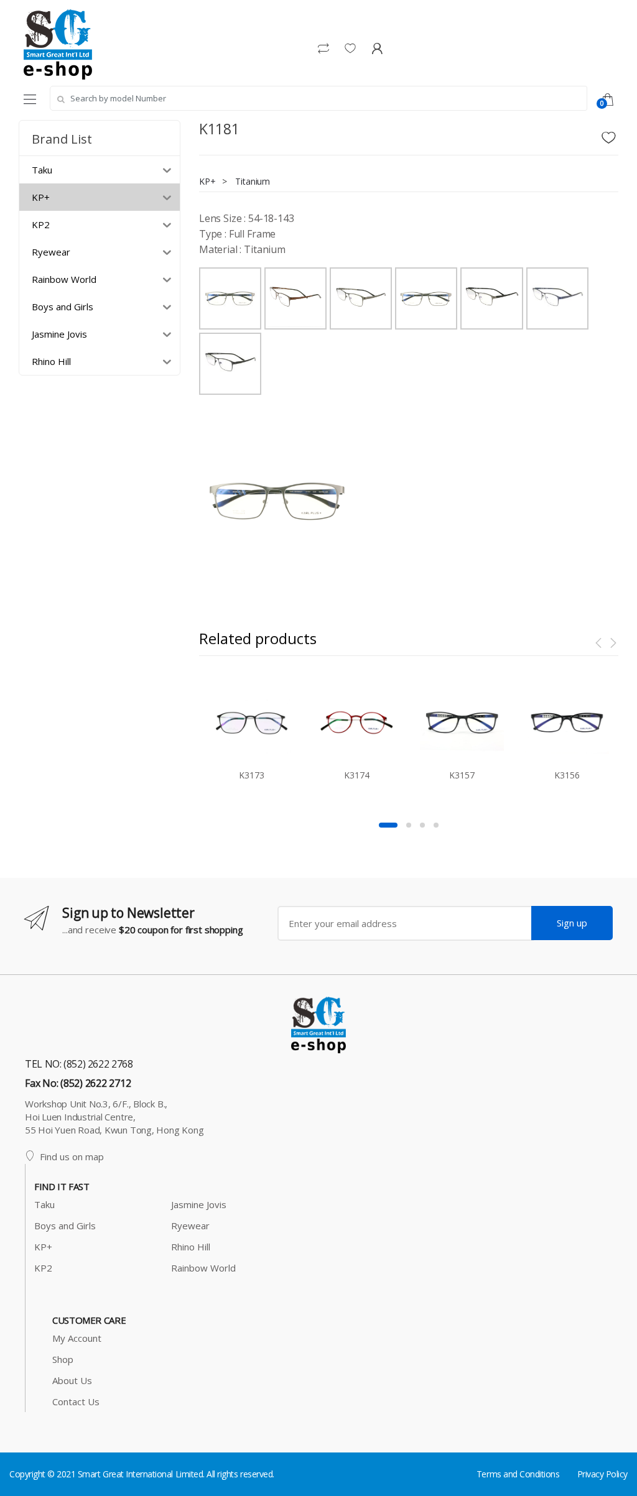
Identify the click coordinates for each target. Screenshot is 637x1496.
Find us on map (72, 1156)
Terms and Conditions (518, 1474)
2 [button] (408, 825)
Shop (62, 1359)
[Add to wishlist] (610, 134)
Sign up (572, 923)
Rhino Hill (190, 1246)
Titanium (252, 181)
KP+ (207, 181)
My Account (76, 1338)
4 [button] (436, 825)
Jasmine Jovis (198, 1204)
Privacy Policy (602, 1474)
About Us (72, 1380)
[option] (277, 501)
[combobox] (318, 98)
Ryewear (190, 1225)
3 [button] (422, 825)
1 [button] (388, 825)
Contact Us (76, 1401)
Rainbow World (203, 1268)
